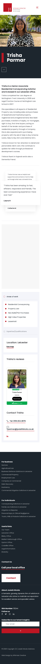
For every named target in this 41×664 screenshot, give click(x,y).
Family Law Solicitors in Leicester (14, 507)
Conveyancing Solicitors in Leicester (16, 504)
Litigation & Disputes (10, 510)
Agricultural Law (8, 468)
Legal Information (8, 549)
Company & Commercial (11, 481)
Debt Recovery (7, 484)
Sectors (5, 465)
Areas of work (12, 296)
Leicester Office (8, 533)
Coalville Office (7, 545)
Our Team (5, 530)
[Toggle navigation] (32, 7)
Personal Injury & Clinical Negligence (15, 513)
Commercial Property (10, 474)
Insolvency (6, 487)
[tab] (20, 297)
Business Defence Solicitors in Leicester (17, 471)
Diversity (5, 552)
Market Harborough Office (12, 539)
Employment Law (8, 478)
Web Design (6, 655)
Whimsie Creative (19, 655)
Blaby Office (6, 536)
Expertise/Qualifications (17, 331)
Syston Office (7, 542)
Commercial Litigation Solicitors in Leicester (19, 490)
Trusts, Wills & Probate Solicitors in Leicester (19, 516)
